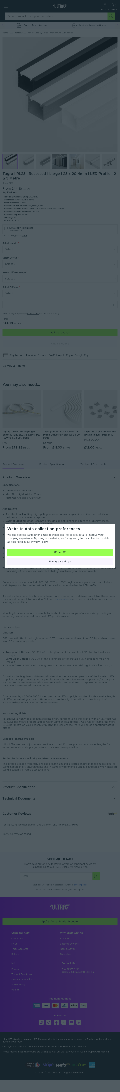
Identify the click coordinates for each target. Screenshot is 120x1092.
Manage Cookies (60, 561)
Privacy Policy (39, 542)
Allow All (60, 552)
